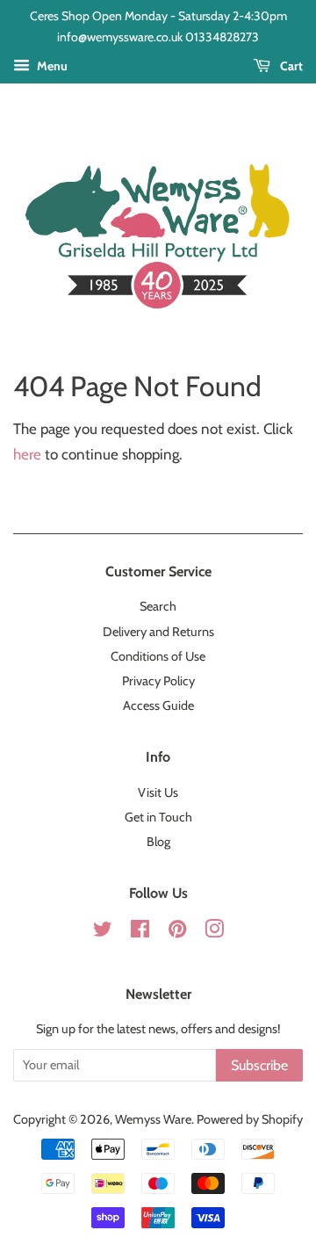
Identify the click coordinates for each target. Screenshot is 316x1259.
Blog (158, 842)
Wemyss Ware (153, 1119)
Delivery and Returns (158, 632)
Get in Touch (158, 817)
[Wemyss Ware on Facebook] (140, 932)
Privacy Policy (158, 681)
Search (158, 606)
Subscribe (259, 1065)
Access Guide (158, 705)
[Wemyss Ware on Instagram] (214, 932)
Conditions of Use (158, 656)
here (27, 454)
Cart (290, 66)
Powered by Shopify (250, 1119)
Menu (51, 66)
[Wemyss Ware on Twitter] (102, 932)
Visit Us (158, 792)
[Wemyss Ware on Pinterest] (177, 932)
